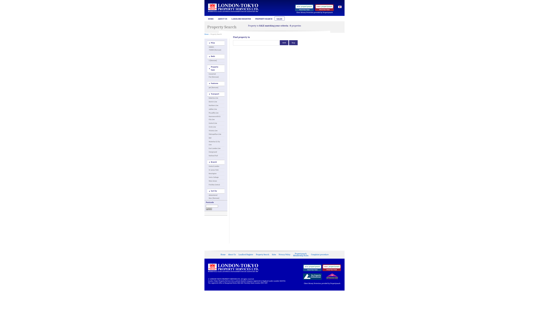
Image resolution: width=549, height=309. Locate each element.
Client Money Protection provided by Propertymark (314, 12)
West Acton (213, 181)
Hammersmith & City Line (214, 118)
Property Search (263, 19)
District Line (213, 102)
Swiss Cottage (214, 177)
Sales (279, 19)
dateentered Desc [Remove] (214, 196)
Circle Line (212, 127)
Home (211, 19)
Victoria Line (213, 131)
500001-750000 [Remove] (215, 48)
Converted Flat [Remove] (214, 75)
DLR (210, 138)
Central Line (213, 123)
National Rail (213, 156)
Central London (214, 166)
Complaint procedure (320, 254)
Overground (213, 152)
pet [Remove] (213, 88)
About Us (222, 19)
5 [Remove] (213, 61)
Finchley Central (214, 185)
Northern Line (213, 105)
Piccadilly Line (213, 113)
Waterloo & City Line (214, 143)
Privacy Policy (284, 254)
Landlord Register (241, 19)
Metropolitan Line (215, 134)
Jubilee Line (213, 109)
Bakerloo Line (213, 98)
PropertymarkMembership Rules (300, 254)
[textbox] (256, 42)
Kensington (212, 174)
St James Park (213, 170)
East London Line (214, 148)
